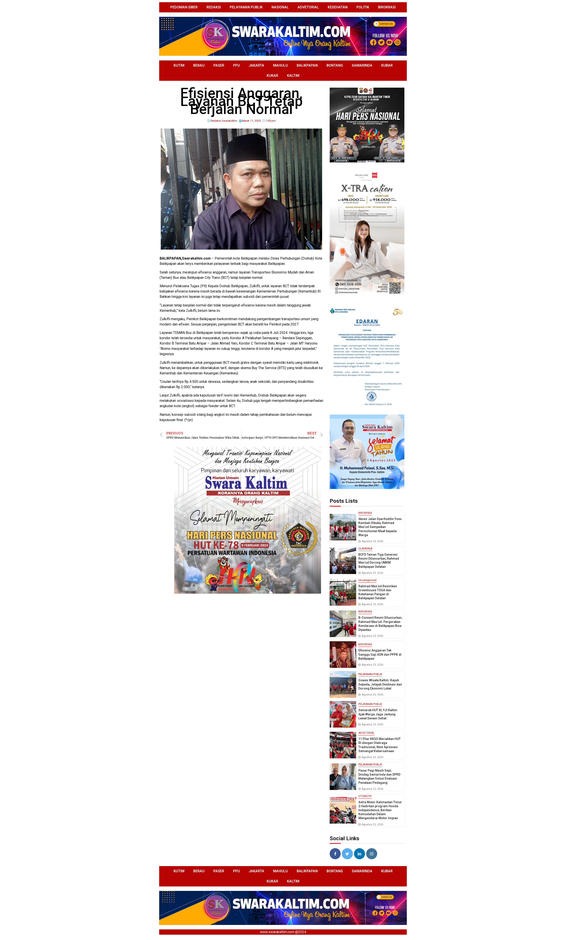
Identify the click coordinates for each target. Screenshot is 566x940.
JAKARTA (256, 65)
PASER (218, 65)
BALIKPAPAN (307, 65)
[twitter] (347, 853)
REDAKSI (214, 7)
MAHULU (280, 65)
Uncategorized (367, 580)
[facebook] (335, 853)
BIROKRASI (387, 7)
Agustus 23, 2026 (372, 541)
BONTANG (335, 65)
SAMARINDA (362, 65)
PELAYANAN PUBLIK (246, 7)
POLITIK (362, 7)
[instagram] (371, 853)
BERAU (199, 65)
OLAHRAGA (365, 548)
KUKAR (272, 75)
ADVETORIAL (308, 7)
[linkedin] (359, 853)
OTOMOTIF (365, 796)
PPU (236, 65)
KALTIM (293, 75)
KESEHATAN (338, 7)
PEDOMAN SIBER (184, 7)
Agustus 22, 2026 (372, 788)
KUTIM (179, 65)
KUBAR (387, 65)
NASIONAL (280, 7)
